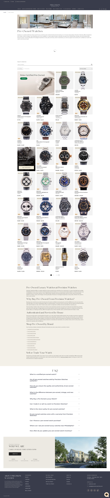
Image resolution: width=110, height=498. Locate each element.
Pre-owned (49, 8)
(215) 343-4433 (92, 484)
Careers (68, 481)
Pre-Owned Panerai (31, 343)
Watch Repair (67, 8)
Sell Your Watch (57, 8)
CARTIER (27, 479)
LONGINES (27, 486)
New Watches (41, 8)
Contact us (69, 483)
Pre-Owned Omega (31, 333)
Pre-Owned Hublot (31, 347)
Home (4, 12)
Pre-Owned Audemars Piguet (33, 339)
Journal (74, 8)
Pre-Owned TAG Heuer (32, 349)
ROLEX (26, 477)
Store (13, 1)
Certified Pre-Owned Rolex (33, 329)
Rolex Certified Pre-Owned (29, 8)
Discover (24, 78)
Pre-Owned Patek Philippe (33, 337)
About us (68, 477)
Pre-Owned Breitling (31, 341)
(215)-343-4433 (7, 1)
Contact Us (81, 8)
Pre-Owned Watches (50, 479)
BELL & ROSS (28, 490)
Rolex (19, 8)
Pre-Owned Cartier (31, 331)
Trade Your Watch (50, 483)
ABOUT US (15, 453)
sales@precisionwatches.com (96, 486)
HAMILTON (27, 488)
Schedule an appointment (20, 1)
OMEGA (27, 483)
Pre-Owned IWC (30, 345)
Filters (21, 68)
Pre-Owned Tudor (31, 335)
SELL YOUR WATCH (26, 167)
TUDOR (27, 481)
